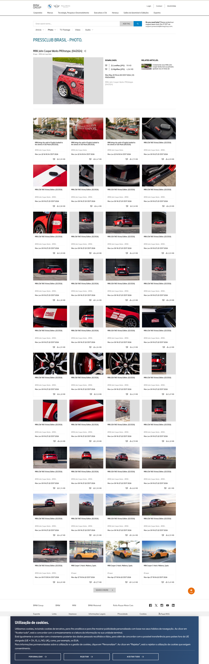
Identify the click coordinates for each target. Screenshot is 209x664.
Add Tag (126, 24)
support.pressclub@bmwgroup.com (159, 26)
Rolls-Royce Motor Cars (123, 605)
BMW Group (38, 605)
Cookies (143, 614)
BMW (58, 605)
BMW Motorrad (94, 605)
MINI (74, 605)
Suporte (36, 614)
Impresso (73, 614)
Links (54, 614)
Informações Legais (97, 614)
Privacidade (123, 614)
